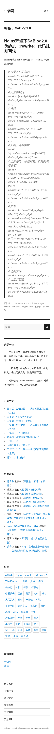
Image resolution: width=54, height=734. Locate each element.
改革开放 (10, 617)
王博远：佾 (13, 441)
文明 (20, 617)
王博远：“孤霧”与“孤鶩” (19, 416)
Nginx (42, 303)
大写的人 (10, 599)
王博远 (26, 624)
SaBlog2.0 (16, 306)
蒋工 (10, 303)
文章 (28, 617)
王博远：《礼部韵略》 (18, 432)
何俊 (25, 587)
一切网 (9, 10)
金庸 (15, 636)
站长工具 (10, 630)
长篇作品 (8, 690)
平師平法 (10, 605)
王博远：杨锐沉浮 (30, 489)
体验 (18, 587)
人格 (32, 581)
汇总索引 (8, 719)
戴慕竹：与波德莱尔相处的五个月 (24, 437)
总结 (15, 611)
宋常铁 (29, 599)
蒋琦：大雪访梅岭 (16, 457)
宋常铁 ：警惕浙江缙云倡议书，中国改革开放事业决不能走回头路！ (28, 518)
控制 (33, 611)
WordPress (11, 581)
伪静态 (38, 306)
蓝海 (36, 630)
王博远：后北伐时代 (31, 493)
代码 (31, 306)
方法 (36, 617)
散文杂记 (8, 683)
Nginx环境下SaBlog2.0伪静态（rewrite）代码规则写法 (27, 46)
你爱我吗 (10, 593)
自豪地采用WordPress (21, 728)
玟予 (36, 624)
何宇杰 (34, 587)
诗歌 (44, 630)
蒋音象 (10, 481)
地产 (36, 593)
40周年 (9, 575)
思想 (7, 611)
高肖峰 (24, 636)
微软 (43, 605)
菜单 (46, 10)
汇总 (18, 624)
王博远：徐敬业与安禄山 (19, 420)
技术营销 (33, 303)
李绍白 (8, 624)
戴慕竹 (24, 611)
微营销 (33, 605)
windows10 (41, 575)
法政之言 (8, 698)
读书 (7, 636)
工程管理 (8, 712)
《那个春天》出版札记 (18, 445)
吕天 (28, 593)
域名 (44, 593)
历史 (20, 593)
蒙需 (9, 546)
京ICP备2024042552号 (39, 728)
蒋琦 (28, 630)
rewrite (7, 306)
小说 (38, 599)
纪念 (20, 630)
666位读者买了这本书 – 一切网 (22, 526)
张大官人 (22, 605)
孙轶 (20, 599)
